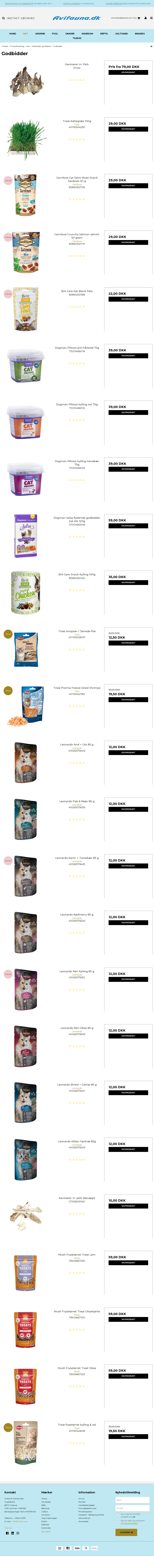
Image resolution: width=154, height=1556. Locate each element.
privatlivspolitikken (129, 1523)
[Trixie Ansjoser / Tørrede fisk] (26, 651)
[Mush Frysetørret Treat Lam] (26, 1275)
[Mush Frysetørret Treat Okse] (26, 1388)
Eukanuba (46, 1528)
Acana (44, 1498)
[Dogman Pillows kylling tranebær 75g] (26, 481)
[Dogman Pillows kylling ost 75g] (26, 425)
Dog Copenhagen (49, 1518)
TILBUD (77, 38)
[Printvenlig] (151, 46)
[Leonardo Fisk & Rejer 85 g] (26, 822)
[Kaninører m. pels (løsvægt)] (26, 1218)
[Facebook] (8, 1533)
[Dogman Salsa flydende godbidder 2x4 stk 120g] (26, 538)
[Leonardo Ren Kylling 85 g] (26, 992)
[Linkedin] (13, 1533)
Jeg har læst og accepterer (133, 1521)
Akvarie (40, 33)
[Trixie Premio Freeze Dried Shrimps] (26, 708)
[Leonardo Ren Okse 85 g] (26, 1048)
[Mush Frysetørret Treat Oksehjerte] (26, 1332)
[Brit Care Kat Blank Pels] (26, 311)
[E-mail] (132, 1508)
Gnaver (69, 33)
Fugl (55, 33)
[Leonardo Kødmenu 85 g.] (26, 935)
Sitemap (8, 1528)
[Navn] (132, 1500)
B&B (43, 1505)
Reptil (104, 33)
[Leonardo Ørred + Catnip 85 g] (26, 1105)
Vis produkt (128, 72)
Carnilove (46, 1515)
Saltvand (121, 33)
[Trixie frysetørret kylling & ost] (26, 1445)
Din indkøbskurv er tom (124, 18)
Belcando (45, 1508)
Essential (45, 1524)
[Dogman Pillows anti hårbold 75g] (26, 368)
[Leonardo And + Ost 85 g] (26, 765)
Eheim (44, 1521)
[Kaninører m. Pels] (26, 85)
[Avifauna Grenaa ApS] (77, 18)
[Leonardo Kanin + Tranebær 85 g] (26, 878)
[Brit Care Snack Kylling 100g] (26, 595)
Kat (25, 33)
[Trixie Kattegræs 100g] (26, 141)
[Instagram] (19, 1533)
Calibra (45, 1511)
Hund (12, 33)
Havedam (87, 33)
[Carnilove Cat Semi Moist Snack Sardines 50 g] (26, 198)
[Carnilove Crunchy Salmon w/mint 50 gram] (26, 255)
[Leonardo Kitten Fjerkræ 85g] (26, 1162)
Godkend (125, 1532)
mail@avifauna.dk (19, 1521)
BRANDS (140, 33)
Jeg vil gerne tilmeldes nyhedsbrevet (134, 1515)
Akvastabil (46, 1502)
